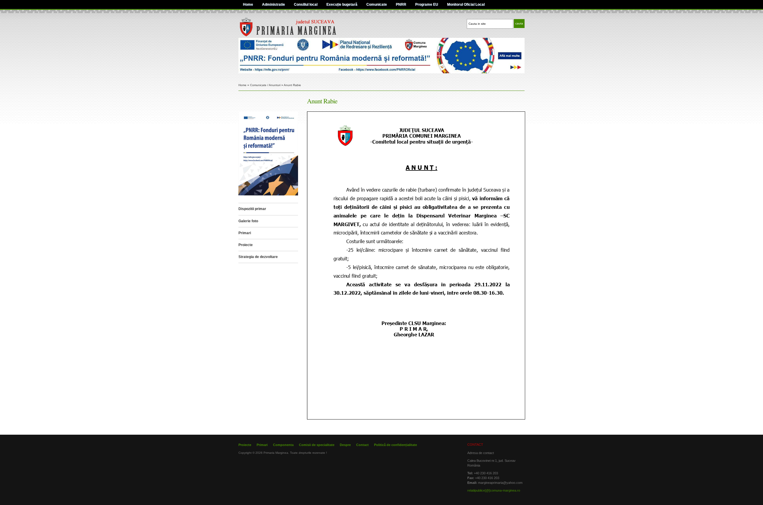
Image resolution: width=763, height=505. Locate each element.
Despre (345, 445)
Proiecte (245, 245)
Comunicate (376, 4)
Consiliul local (305, 4)
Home (248, 4)
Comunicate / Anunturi (265, 85)
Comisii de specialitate (316, 445)
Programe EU (426, 4)
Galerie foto (248, 221)
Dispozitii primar (252, 209)
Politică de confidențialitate (395, 445)
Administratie (273, 4)
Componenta (283, 445)
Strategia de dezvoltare (258, 257)
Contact (362, 445)
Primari (244, 233)
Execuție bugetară (341, 4)
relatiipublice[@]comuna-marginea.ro (493, 490)
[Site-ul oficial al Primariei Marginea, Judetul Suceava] (300, 35)
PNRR (401, 4)
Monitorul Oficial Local (466, 4)
